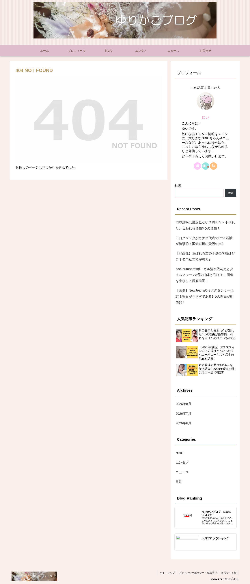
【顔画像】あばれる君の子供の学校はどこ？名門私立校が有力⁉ (205, 256)
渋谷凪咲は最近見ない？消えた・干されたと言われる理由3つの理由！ (205, 225)
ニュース (182, 472)
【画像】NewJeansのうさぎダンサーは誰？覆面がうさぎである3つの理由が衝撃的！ (205, 296)
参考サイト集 (228, 572)
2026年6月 (183, 423)
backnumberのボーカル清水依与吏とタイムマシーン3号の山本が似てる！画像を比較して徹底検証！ (204, 275)
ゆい (205, 117)
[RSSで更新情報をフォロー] (213, 166)
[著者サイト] (197, 166)
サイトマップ (167, 572)
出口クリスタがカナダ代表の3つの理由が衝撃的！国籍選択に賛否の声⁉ (204, 241)
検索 (178, 186)
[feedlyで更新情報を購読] (205, 166)
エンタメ (182, 462)
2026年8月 (183, 404)
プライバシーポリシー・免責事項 (198, 572)
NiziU (179, 453)
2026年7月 (183, 413)
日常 (179, 482)
